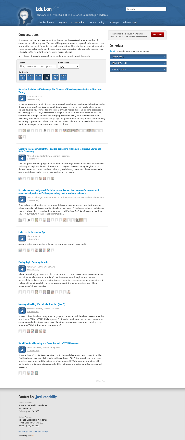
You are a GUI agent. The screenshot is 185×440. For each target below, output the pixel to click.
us (31, 435)
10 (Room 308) (33, 99)
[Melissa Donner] (77, 130)
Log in (113, 50)
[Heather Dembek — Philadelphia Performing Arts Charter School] (69, 292)
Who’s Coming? (98, 22)
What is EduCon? (46, 22)
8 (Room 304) (33, 158)
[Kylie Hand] (97, 130)
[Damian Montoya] (28, 292)
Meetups (114, 22)
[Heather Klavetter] (81, 130)
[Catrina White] (36, 130)
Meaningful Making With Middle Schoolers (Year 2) (41, 304)
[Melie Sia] (40, 220)
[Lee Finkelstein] (32, 178)
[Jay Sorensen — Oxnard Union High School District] (20, 137)
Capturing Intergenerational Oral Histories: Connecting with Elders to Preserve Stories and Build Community (59, 150)
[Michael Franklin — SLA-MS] (36, 331)
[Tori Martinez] (24, 137)
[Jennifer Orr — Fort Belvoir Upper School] (40, 331)
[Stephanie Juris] (48, 178)
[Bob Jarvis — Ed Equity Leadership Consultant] (48, 220)
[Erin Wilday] (85, 220)
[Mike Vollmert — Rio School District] (48, 250)
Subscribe (157, 34)
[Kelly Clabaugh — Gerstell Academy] (20, 130)
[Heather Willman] (24, 292)
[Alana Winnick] (24, 250)
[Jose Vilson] (77, 220)
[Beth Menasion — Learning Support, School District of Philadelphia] (64, 292)
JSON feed (101, 381)
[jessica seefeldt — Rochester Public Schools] (40, 250)
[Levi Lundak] (24, 178)
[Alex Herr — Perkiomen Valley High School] (24, 130)
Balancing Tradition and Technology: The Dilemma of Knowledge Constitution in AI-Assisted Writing (60, 91)
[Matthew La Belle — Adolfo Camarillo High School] (101, 130)
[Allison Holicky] (60, 130)
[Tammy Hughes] (85, 130)
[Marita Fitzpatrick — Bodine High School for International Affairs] (52, 178)
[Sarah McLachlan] (48, 130)
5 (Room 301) (33, 239)
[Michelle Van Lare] (60, 292)
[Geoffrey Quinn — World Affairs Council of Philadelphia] (40, 178)
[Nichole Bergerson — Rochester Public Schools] (20, 220)
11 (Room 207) (33, 350)
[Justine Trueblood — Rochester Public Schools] (36, 178)
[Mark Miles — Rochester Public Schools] (56, 220)
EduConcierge (130, 22)
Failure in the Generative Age (31, 232)
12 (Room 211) (33, 200)
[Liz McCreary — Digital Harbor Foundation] (64, 220)
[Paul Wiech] (20, 178)
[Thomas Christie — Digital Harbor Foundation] (69, 130)
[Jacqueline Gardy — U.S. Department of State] (64, 130)
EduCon (47, 9)
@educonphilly (46, 396)
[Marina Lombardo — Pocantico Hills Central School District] (93, 130)
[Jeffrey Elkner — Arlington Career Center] (81, 220)
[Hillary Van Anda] (32, 250)
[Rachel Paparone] (28, 178)
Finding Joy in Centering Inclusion (33, 262)
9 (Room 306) (33, 311)
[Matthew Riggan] (24, 220)
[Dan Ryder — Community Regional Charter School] (44, 178)
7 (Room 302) (33, 269)
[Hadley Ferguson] (56, 130)
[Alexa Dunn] (73, 130)
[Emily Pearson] (69, 220)
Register (63, 22)
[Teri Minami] (32, 220)
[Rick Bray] (52, 130)
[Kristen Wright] (40, 130)
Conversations (78, 22)
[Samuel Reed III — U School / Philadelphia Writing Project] (44, 130)
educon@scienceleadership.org (33, 431)
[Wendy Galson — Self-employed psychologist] (36, 220)
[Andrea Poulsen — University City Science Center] (36, 373)
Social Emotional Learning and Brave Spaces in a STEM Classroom (48, 343)
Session (22, 77)
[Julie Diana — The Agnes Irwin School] (89, 130)
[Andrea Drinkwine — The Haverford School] (32, 130)
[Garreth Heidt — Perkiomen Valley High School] (28, 130)
